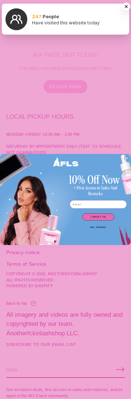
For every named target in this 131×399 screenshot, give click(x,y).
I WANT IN (98, 217)
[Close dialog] (127, 158)
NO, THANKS (98, 227)
